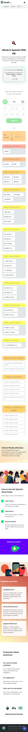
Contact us (15, 729)
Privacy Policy (21, 726)
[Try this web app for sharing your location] (14, 547)
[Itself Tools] (14, 711)
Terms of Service (10, 74)
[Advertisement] (14, 23)
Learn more (20, 70)
